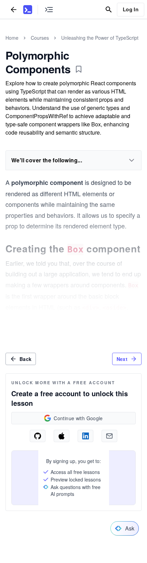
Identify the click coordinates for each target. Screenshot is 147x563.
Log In (130, 9)
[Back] (13, 9)
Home (11, 37)
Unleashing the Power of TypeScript (99, 37)
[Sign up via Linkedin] (85, 436)
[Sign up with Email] (109, 436)
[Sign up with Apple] (61, 436)
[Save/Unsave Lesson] (78, 69)
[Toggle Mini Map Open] (49, 9)
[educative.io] (27, 9)
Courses (40, 37)
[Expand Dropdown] (131, 160)
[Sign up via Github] (37, 436)
